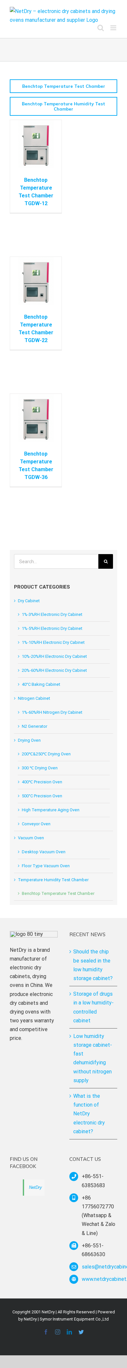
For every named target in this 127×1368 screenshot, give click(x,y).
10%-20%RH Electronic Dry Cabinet (54, 656)
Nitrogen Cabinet (34, 698)
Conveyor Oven (36, 823)
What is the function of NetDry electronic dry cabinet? (89, 1114)
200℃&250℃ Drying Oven (46, 753)
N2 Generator (34, 726)
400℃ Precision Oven (42, 781)
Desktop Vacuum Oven (43, 851)
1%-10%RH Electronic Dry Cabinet (53, 642)
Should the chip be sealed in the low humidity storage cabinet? (93, 965)
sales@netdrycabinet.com (99, 1267)
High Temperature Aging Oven (50, 809)
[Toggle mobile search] (100, 27)
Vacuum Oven (31, 837)
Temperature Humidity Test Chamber (53, 879)
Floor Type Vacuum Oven (46, 865)
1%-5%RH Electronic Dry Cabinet (52, 628)
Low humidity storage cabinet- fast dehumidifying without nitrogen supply (92, 1058)
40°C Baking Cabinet (41, 684)
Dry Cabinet (29, 600)
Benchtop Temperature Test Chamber (58, 893)
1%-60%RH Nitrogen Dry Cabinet (52, 712)
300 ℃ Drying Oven (40, 767)
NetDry (35, 1187)
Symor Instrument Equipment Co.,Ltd (74, 1319)
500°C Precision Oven (42, 795)
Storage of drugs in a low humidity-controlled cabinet (93, 1007)
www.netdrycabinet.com (99, 1279)
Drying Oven (29, 740)
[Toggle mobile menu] (113, 27)
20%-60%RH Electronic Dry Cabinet (54, 670)
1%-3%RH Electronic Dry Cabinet (52, 614)
